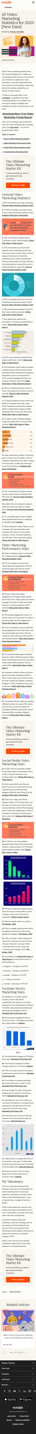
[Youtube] (14, 1391)
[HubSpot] (18, 1407)
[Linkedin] (25, 1391)
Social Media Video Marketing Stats (17, 148)
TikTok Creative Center (19, 917)
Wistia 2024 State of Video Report (15, 415)
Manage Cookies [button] (18, 1424)
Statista (19, 522)
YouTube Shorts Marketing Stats (16, 152)
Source (18, 1052)
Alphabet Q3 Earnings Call (21, 1059)
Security (9, 1420)
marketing (6, 98)
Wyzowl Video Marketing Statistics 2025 (17, 206)
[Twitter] (20, 1391)
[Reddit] (30, 1391)
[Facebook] (4, 1391)
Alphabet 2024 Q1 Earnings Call (14, 1013)
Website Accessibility (22, 1420)
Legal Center (11, 1416)
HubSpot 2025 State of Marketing (15, 215)
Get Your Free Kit (18, 185)
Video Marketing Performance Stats (17, 143)
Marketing (8, 7)
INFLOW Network (18, 1121)
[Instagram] (10, 1391)
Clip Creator (14, 127)
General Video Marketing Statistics (17, 139)
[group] (18, 1329)
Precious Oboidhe (17, 32)
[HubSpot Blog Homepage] (7, 2)
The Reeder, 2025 (9, 924)
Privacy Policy (24, 1416)
